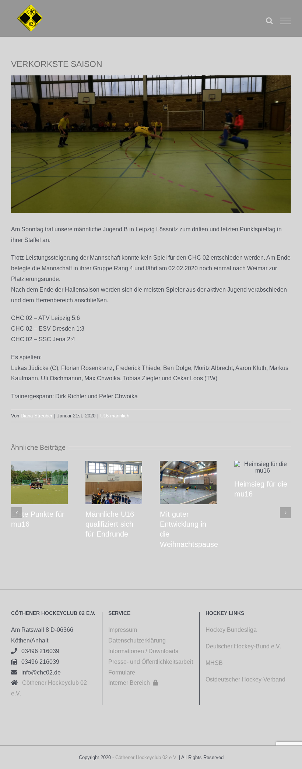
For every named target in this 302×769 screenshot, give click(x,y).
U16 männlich (114, 416)
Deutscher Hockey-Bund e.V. (243, 646)
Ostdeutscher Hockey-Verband (246, 679)
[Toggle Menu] (285, 21)
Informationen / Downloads (143, 651)
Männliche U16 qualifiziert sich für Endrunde (109, 524)
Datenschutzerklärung (137, 640)
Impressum (122, 630)
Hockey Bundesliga (231, 630)
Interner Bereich (133, 683)
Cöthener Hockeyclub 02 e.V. (146, 757)
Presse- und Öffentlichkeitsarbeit (150, 662)
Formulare (121, 672)
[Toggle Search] (269, 20)
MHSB (214, 663)
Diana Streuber (36, 416)
